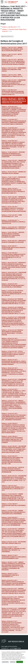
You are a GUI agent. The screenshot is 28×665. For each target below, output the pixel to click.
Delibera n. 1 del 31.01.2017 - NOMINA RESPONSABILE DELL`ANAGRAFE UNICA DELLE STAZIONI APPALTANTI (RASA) (12, 49)
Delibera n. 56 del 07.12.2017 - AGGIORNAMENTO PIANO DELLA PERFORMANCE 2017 (10, 575)
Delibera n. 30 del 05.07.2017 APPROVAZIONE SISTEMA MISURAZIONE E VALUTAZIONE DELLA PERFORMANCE (13, 285)
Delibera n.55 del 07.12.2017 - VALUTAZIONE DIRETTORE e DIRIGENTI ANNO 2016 (14, 542)
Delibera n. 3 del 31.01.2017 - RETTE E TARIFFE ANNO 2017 (12, 55)
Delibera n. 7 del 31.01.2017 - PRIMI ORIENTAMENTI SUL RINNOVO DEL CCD (12, 75)
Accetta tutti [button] (19, 661)
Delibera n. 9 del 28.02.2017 (9, 27)
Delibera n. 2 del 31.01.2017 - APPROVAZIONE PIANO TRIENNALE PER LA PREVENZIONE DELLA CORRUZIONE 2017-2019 (13, 488)
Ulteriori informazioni (16, 659)
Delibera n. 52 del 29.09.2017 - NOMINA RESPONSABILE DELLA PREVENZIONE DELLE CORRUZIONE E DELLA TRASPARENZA (13, 512)
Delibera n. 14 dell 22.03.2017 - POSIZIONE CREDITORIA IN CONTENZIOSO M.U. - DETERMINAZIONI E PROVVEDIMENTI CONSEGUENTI (13, 154)
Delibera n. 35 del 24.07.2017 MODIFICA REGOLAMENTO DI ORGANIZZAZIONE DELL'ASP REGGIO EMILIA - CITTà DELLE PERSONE (12, 332)
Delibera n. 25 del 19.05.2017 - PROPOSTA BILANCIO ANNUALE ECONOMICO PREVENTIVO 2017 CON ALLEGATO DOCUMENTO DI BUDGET (13, 234)
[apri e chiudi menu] (2, 1)
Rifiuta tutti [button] (13, 661)
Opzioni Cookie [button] (5, 661)
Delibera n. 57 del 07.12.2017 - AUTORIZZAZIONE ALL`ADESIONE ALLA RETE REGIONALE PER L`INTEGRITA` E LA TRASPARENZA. (13, 549)
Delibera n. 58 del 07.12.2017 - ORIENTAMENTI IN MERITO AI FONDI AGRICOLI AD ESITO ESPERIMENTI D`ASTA (14, 556)
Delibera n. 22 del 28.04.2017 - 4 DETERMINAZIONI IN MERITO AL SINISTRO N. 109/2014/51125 (13, 221)
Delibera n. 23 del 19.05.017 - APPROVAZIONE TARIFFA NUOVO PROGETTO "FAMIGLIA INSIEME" (13, 247)
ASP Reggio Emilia (13, 1)
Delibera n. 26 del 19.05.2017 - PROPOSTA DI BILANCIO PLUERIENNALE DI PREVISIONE (14, 241)
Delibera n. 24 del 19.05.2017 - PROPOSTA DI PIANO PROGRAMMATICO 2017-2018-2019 (14, 227)
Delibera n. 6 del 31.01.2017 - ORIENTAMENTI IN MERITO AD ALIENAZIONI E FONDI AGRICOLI (14, 69)
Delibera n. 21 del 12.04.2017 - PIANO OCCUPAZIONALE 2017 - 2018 (12, 215)
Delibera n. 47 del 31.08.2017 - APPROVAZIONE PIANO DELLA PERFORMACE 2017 (14, 505)
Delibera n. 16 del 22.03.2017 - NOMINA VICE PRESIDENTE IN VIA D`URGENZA (14, 172)
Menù (2, 3)
